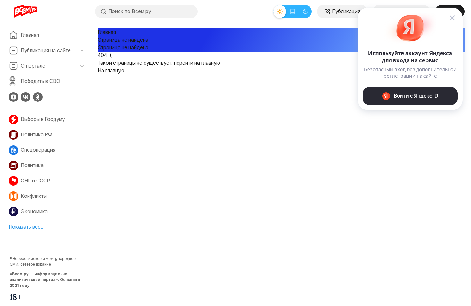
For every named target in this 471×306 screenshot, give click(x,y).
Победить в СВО (40, 81)
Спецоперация (38, 150)
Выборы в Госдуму (43, 119)
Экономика (34, 211)
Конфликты (34, 196)
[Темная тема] (305, 11)
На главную (111, 71)
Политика (32, 165)
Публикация (346, 11)
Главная (30, 35)
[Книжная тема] (292, 11)
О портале (33, 66)
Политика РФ (36, 135)
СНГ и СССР (35, 181)
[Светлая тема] (279, 11)
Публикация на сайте (46, 50)
